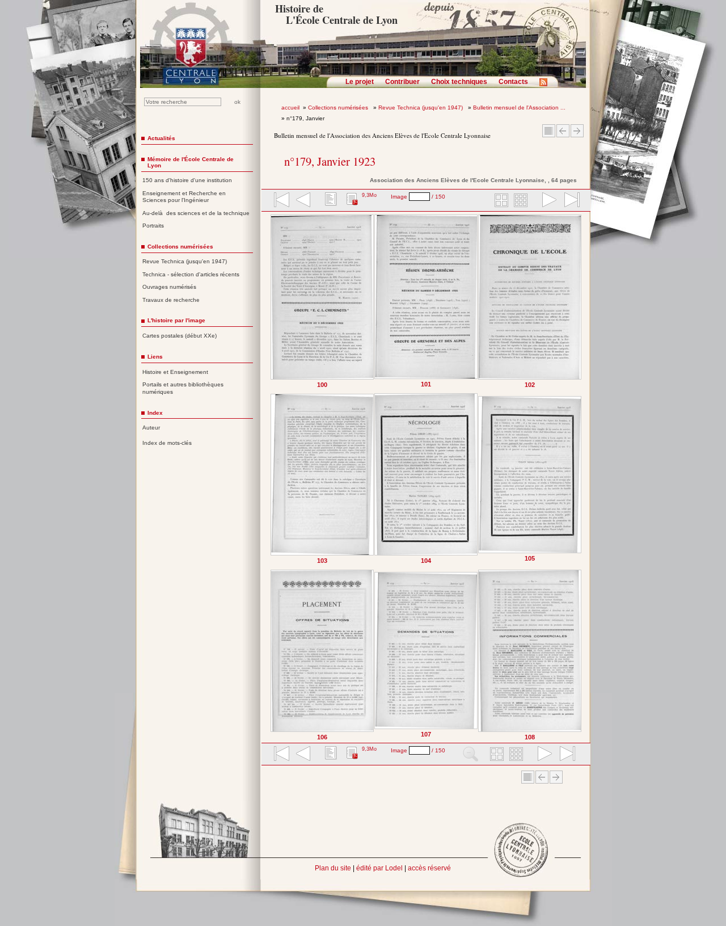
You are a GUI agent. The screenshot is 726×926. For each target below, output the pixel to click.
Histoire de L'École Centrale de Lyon (336, 14)
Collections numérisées (339, 107)
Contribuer (402, 82)
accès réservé (429, 868)
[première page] (280, 200)
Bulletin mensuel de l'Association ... (519, 107)
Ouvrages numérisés (169, 287)
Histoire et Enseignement (175, 372)
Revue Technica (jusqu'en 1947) (421, 107)
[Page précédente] (273, 477)
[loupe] (470, 754)
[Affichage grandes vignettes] (499, 200)
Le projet (359, 82)
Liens (155, 356)
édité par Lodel (379, 868)
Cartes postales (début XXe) (179, 335)
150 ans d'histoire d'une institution (187, 180)
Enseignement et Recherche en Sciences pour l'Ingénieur (184, 197)
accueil (290, 107)
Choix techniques (459, 82)
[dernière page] (568, 200)
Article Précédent (562, 130)
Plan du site (333, 868)
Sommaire (548, 130)
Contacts (513, 82)
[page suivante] (547, 200)
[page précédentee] (303, 200)
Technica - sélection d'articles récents (190, 274)
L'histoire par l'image (176, 320)
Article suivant (577, 130)
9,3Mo (369, 195)
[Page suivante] (579, 477)
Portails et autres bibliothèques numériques (182, 388)
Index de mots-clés (167, 443)
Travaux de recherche (171, 300)
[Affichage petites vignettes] (522, 200)
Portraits (153, 225)
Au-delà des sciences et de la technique (196, 213)
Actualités (161, 138)
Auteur (151, 427)
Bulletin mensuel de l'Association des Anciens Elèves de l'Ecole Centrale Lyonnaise (382, 135)
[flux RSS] (546, 86)
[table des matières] (329, 200)
